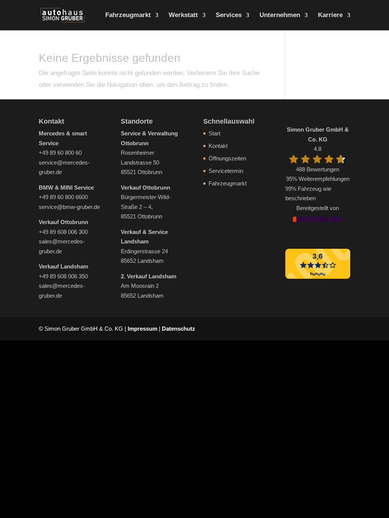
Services (229, 16)
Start (214, 133)
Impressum (142, 328)
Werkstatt (183, 16)
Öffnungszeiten (227, 158)
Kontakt (218, 146)
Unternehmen (279, 16)
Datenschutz (178, 328)
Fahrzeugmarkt (128, 16)
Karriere (330, 16)
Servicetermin (226, 171)
